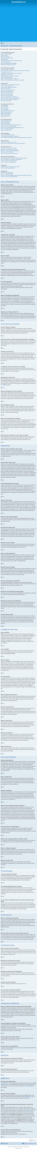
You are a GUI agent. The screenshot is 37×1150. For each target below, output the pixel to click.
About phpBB (29, 1085)
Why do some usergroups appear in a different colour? (12, 127)
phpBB (4, 384)
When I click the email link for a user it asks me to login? (12, 80)
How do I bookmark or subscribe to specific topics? (11, 159)
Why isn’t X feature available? (7, 173)
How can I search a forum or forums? (9, 148)
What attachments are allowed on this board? (10, 166)
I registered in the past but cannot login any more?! (11, 60)
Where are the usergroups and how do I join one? (11, 124)
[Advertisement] (18, 22)
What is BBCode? (4, 105)
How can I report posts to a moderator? (9, 96)
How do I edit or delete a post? (7, 85)
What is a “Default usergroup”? (7, 128)
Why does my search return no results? (9, 149)
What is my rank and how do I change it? (9, 78)
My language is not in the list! (7, 74)
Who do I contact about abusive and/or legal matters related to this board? (16, 175)
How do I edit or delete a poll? (7, 91)
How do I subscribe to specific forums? (9, 160)
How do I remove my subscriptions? (8, 162)
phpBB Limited (4, 1084)
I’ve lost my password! (5, 61)
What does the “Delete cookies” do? (8, 64)
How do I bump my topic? (6, 100)
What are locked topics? (6, 114)
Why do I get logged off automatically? (9, 63)
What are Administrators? (6, 120)
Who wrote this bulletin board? (7, 172)
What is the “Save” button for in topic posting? (10, 98)
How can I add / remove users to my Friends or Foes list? (13, 143)
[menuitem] (2, 43)
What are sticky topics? (6, 113)
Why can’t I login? (4, 59)
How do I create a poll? (5, 88)
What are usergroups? (5, 123)
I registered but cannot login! (7, 57)
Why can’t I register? (5, 56)
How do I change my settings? (7, 69)
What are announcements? (6, 112)
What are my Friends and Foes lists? (8, 142)
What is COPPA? (4, 55)
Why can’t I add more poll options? (8, 90)
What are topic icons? (5, 116)
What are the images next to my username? (10, 76)
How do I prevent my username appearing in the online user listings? (15, 70)
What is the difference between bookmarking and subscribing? (14, 158)
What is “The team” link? (6, 130)
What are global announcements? (8, 110)
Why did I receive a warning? (7, 95)
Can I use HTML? (4, 106)
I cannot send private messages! (8, 134)
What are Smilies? (4, 108)
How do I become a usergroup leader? (9, 126)
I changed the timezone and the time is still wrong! (11, 73)
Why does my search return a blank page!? (10, 150)
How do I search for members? (7, 152)
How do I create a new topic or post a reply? (10, 84)
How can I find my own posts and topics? (9, 153)
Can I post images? (5, 109)
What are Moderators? (5, 122)
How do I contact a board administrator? (9, 176)
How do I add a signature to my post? (8, 87)
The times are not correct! (6, 72)
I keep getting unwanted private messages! (10, 136)
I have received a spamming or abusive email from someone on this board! (16, 137)
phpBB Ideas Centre (30, 1096)
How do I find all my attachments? (8, 168)
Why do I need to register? (6, 53)
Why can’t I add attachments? (7, 94)
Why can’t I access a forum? (7, 92)
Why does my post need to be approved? (9, 99)
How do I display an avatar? (6, 77)
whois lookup (29, 1110)
